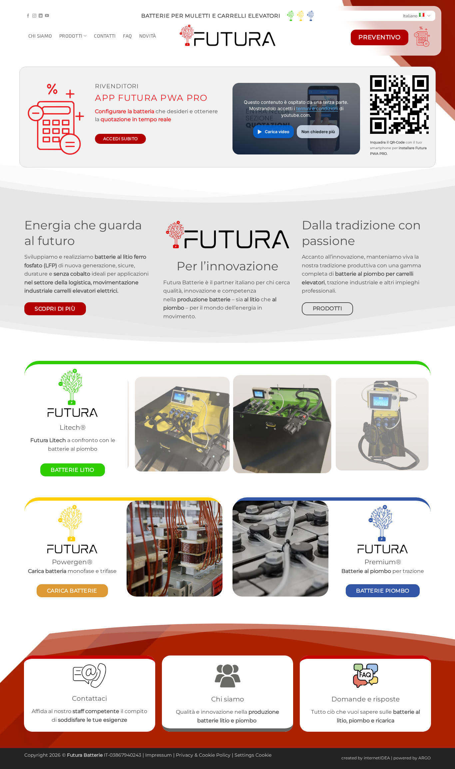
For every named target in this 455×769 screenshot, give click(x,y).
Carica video (277, 131)
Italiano (410, 15)
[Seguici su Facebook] (28, 16)
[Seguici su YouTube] (47, 16)
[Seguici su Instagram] (34, 16)
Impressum (158, 755)
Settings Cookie (252, 755)
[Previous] (142, 424)
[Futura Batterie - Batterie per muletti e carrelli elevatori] (227, 36)
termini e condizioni (317, 108)
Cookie (207, 755)
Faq (127, 36)
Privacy (185, 755)
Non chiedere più (318, 131)
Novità (147, 36)
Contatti (105, 36)
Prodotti (70, 36)
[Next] (416, 424)
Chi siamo (40, 36)
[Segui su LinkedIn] (41, 16)
